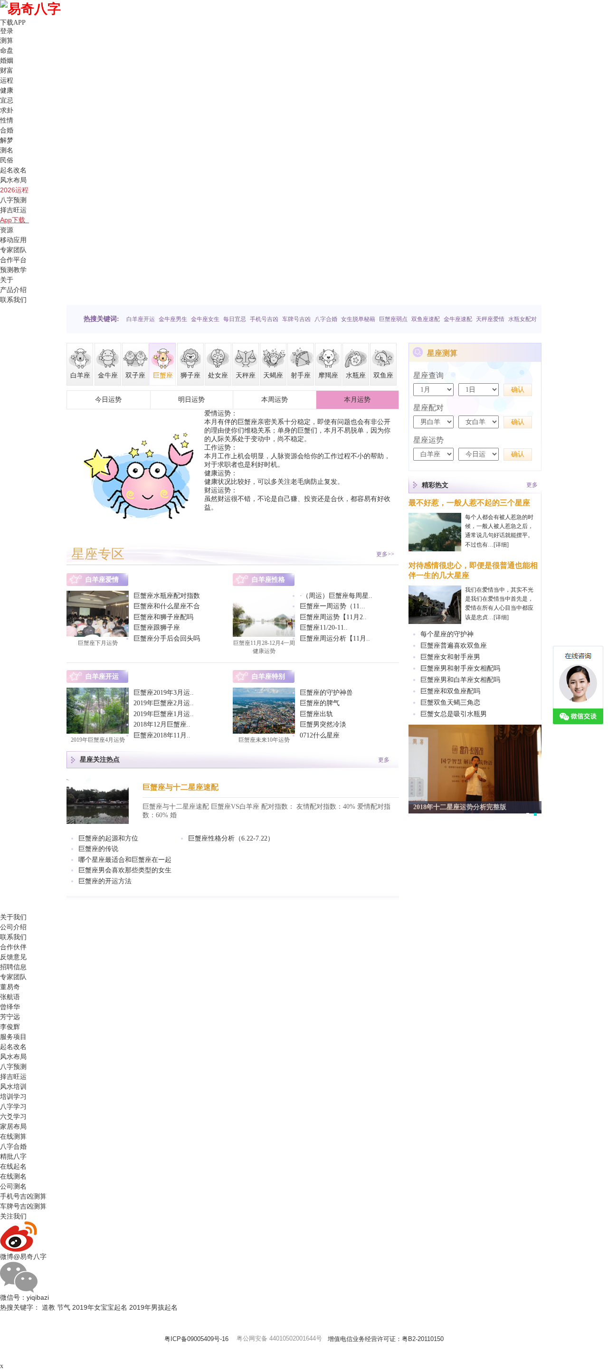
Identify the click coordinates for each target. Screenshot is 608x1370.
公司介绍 (13, 927)
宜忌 (6, 100)
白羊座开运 (140, 319)
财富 (6, 70)
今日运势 (108, 399)
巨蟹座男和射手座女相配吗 (460, 668)
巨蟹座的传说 (98, 848)
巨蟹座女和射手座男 (450, 657)
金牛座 (108, 375)
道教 (48, 1307)
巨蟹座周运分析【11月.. (335, 638)
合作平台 (13, 260)
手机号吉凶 (264, 319)
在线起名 (13, 1166)
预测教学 (13, 270)
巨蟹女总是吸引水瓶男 (453, 714)
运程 (6, 80)
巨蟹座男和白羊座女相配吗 (460, 679)
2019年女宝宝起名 (99, 1307)
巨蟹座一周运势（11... (332, 606)
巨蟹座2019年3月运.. (163, 692)
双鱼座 (383, 375)
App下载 (14, 220)
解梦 (6, 140)
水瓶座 (356, 375)
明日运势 (191, 399)
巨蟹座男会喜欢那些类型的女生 (124, 870)
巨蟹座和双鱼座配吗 (450, 691)
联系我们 (13, 299)
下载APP (14, 22)
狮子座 (190, 375)
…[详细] (498, 544)
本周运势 (274, 399)
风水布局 (13, 180)
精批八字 (13, 1156)
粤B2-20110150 (423, 1338)
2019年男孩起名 (153, 1307)
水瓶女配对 (522, 319)
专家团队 (13, 250)
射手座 (301, 375)
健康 (6, 90)
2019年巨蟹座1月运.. (163, 714)
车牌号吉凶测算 (23, 1206)
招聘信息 (13, 967)
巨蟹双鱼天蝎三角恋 (450, 702)
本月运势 (357, 399)
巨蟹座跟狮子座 (156, 627)
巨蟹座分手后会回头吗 (166, 638)
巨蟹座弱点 (393, 319)
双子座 (135, 375)
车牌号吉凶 (296, 319)
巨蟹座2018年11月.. (161, 735)
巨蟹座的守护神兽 (326, 692)
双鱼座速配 (425, 319)
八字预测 (13, 200)
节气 (63, 1307)
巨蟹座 (163, 375)
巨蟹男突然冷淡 (323, 724)
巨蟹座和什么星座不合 (166, 606)
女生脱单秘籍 (358, 319)
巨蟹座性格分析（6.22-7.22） (231, 838)
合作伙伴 (13, 947)
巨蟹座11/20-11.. (324, 627)
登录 (6, 31)
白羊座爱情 (102, 579)
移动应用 (13, 240)
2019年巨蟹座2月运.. (163, 703)
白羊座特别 (268, 676)
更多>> (385, 554)
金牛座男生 (173, 319)
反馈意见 (13, 957)
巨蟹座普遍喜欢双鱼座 (453, 645)
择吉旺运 (13, 210)
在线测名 (13, 1176)
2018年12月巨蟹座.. (161, 724)
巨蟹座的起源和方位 (108, 838)
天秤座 (246, 375)
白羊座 (80, 375)
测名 (6, 150)
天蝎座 (273, 375)
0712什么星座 (320, 735)
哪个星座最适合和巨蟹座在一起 (124, 859)
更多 (384, 759)
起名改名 (13, 170)
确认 (517, 389)
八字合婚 (325, 319)
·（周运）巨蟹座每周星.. (336, 595)
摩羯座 (328, 375)
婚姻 (6, 60)
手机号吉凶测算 (23, 1196)
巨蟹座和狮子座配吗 (163, 617)
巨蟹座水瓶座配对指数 (166, 595)
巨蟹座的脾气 (320, 703)
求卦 (6, 110)
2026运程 (14, 190)
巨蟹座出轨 (316, 714)
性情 (6, 120)
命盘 (6, 50)
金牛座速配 (458, 319)
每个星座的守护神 (447, 634)
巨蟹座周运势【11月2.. (333, 617)
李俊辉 (10, 1026)
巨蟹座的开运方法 (105, 881)
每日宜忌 (234, 319)
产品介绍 (13, 289)
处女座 (218, 375)
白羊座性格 (268, 579)
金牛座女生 (205, 319)
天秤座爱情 (490, 319)
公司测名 (13, 1186)
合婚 (6, 130)
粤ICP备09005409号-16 (196, 1338)
